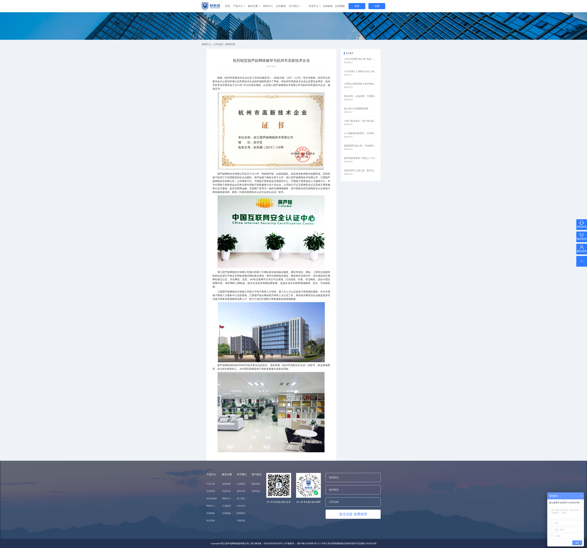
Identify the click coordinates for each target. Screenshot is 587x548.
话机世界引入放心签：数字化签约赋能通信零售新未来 (361, 170)
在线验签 (328, 6)
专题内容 (241, 520)
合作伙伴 (241, 506)
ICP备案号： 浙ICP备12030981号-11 (302, 543)
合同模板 (226, 513)
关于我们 (294, 6)
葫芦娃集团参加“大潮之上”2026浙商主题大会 (361, 158)
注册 (376, 6)
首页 (227, 6)
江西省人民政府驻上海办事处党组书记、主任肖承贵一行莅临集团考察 (361, 84)
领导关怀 (241, 491)
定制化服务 (211, 498)
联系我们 (241, 513)
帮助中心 (210, 506)
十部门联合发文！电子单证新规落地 (361, 121)
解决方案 (253, 6)
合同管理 (210, 491)
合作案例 (281, 6)
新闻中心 (268, 6)
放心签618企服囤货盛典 (356, 108)
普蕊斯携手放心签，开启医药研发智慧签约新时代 (361, 145)
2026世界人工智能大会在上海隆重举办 (361, 71)
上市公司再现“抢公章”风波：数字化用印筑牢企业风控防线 (361, 59)
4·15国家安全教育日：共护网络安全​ (361, 133)
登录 (356, 6)
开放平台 (314, 6)
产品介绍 (210, 484)
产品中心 (238, 6)
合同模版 (340, 6)
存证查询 (210, 520)
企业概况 (241, 484)
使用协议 (256, 491)
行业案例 (226, 506)
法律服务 (210, 513)
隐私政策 (256, 484)
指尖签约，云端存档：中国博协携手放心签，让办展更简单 (361, 96)
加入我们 (241, 498)
